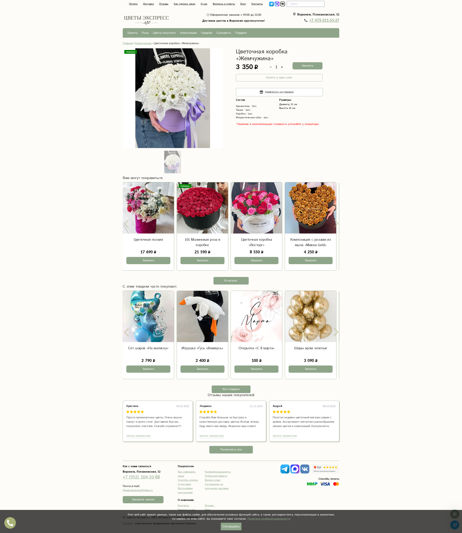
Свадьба (206, 33)
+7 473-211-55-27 (324, 20)
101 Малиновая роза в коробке (202, 242)
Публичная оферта (216, 476)
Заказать (307, 66)
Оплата (133, 4)
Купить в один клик (279, 78)
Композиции (188, 33)
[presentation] (126, 223)
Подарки (241, 33)
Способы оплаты (188, 480)
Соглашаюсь (231, 526)
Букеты (133, 33)
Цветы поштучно (164, 33)
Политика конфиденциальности (269, 519)
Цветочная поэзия (148, 239)
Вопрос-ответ (213, 480)
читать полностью (138, 436)
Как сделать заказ (184, 4)
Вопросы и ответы (224, 4)
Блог (243, 4)
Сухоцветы (223, 33)
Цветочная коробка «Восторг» (256, 242)
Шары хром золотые (310, 348)
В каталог (231, 281)
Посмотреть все (231, 450)
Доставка (148, 4)
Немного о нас (186, 510)
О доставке (184, 484)
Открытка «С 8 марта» (256, 348)
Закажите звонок (143, 499)
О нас (204, 4)
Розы (145, 33)
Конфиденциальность (218, 472)
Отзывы (163, 4)
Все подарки (231, 389)
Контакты (257, 4)
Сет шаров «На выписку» (148, 348)
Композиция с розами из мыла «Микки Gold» (310, 242)
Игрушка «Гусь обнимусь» (202, 348)
